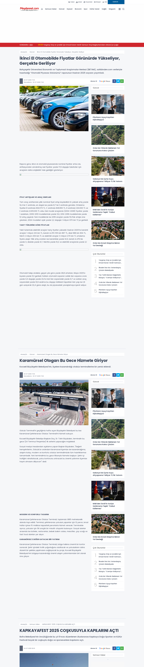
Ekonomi (78, 9)
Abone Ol (94, 81)
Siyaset (69, 9)
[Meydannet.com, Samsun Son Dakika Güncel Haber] (29, 9)
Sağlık (104, 9)
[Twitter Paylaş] (118, 81)
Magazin (112, 9)
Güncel (61, 9)
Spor (85, 9)
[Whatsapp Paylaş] (122, 81)
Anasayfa (24, 52)
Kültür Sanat (94, 9)
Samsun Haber (51, 9)
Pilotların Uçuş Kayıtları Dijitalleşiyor (72, 45)
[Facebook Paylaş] (114, 81)
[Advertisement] (72, 27)
